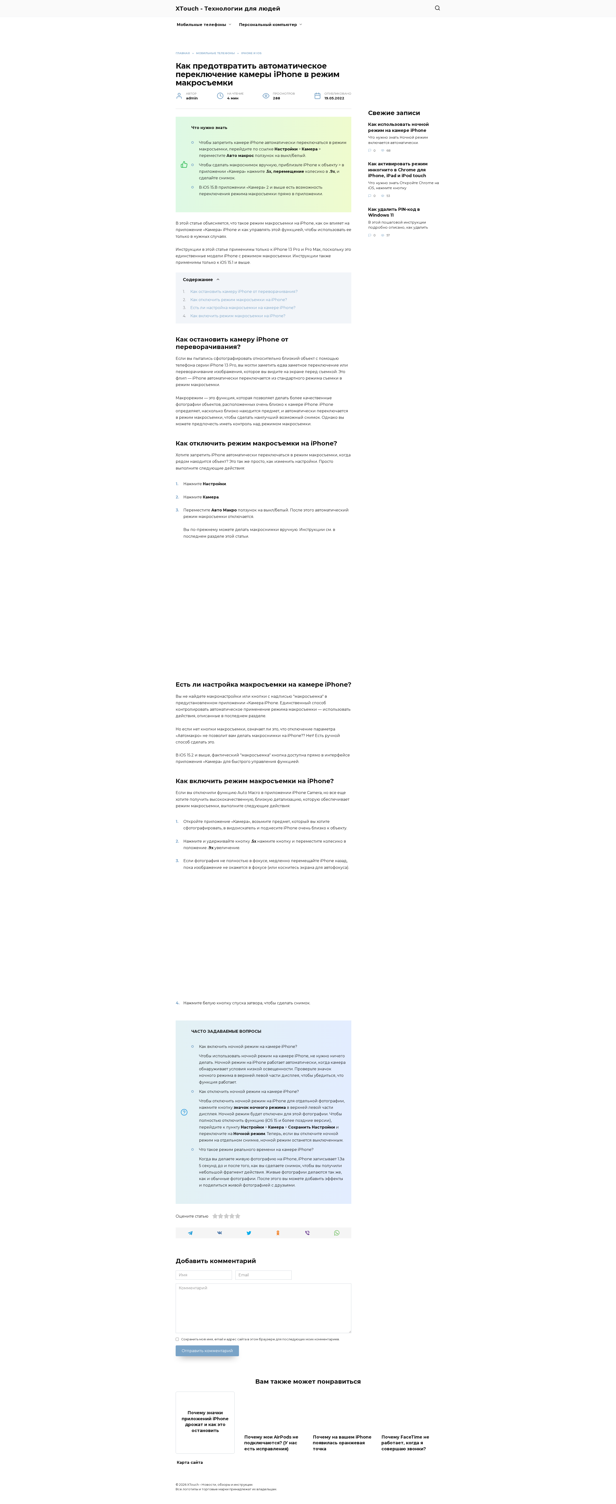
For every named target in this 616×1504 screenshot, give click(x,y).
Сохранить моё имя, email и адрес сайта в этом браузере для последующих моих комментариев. (260, 1339)
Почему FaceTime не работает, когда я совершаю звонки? (405, 1442)
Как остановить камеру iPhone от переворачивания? (244, 291)
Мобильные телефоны (201, 24)
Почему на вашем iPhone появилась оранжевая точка (342, 1442)
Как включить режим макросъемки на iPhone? (237, 316)
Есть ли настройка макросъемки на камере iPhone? (242, 307)
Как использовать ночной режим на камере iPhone (398, 127)
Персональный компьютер (268, 24)
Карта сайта (190, 1462)
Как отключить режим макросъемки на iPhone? (238, 299)
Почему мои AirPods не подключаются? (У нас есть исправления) (271, 1442)
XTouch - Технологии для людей (228, 8)
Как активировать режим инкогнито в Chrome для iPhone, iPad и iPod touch (398, 169)
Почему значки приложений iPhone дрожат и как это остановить (205, 1421)
